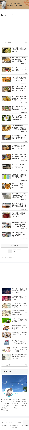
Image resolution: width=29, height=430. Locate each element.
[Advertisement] (14, 28)
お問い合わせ (21, 422)
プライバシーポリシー (7, 422)
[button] (26, 42)
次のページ (14, 245)
